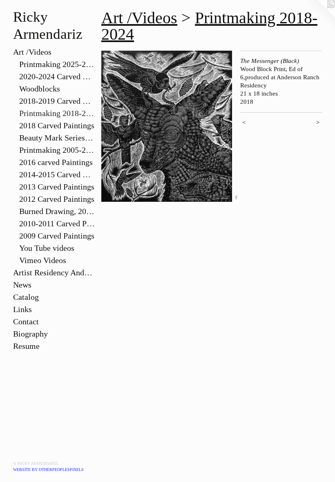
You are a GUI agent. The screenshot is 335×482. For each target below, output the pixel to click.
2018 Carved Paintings (56, 125)
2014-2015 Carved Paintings (57, 174)
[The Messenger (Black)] (166, 126)
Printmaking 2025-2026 (57, 64)
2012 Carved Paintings (56, 198)
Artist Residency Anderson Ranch (54, 272)
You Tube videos (46, 247)
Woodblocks (39, 88)
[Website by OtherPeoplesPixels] (318, 16)
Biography (30, 333)
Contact (26, 321)
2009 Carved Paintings (56, 235)
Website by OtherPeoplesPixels (48, 469)
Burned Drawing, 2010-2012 (57, 211)
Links (22, 309)
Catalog (26, 296)
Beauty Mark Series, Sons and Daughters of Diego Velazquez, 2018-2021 (57, 137)
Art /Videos (32, 51)
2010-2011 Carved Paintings (57, 223)
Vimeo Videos (42, 260)
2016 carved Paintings (56, 162)
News (22, 284)
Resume (26, 345)
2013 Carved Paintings (56, 186)
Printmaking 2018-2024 (57, 113)
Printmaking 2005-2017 (57, 149)
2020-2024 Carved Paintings (57, 76)
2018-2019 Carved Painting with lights (57, 100)
